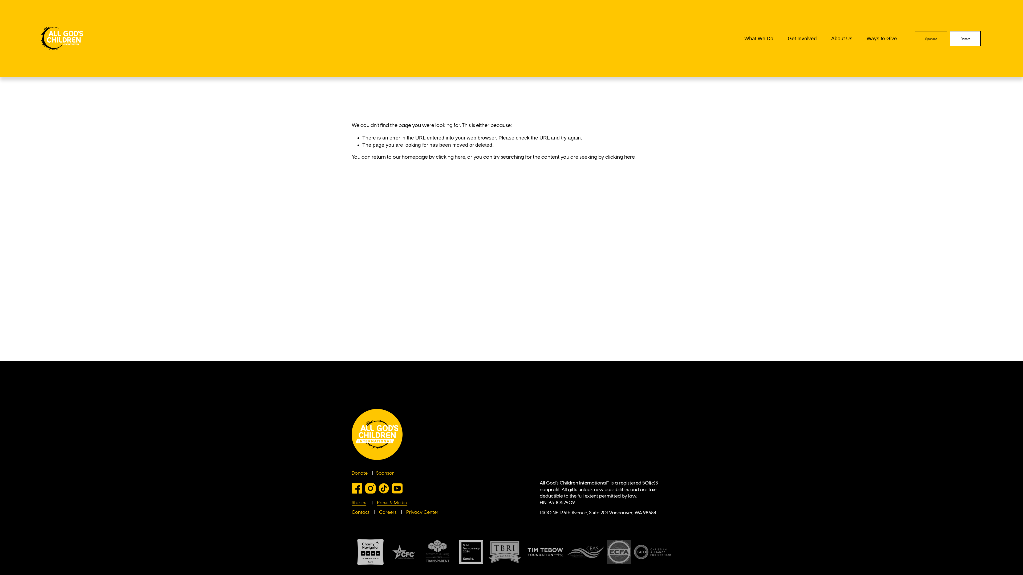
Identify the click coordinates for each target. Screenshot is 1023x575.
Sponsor (931, 38)
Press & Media (392, 502)
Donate (965, 38)
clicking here (450, 157)
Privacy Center (422, 512)
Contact (361, 512)
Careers (388, 512)
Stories (359, 502)
